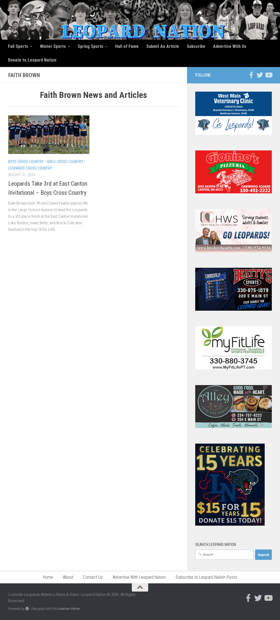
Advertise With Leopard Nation (139, 577)
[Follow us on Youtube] (268, 75)
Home (48, 577)
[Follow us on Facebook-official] (251, 75)
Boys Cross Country (26, 161)
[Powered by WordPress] (27, 608)
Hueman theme (69, 609)
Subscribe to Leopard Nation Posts (206, 577)
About (68, 577)
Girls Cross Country (65, 161)
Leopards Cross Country (30, 168)
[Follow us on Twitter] (259, 75)
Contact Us (93, 577)
